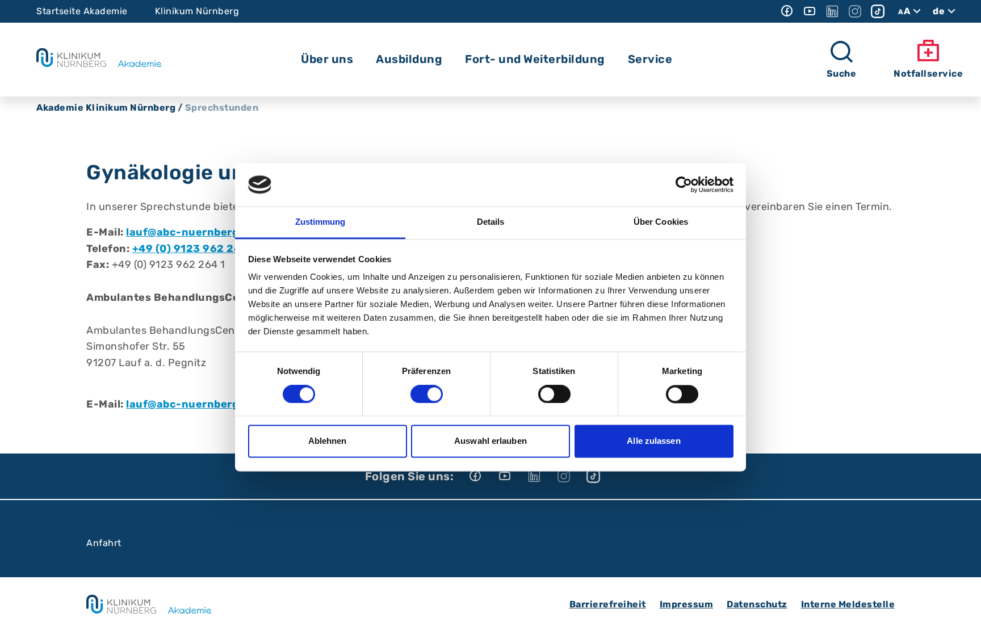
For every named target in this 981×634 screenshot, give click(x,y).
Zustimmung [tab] (320, 222)
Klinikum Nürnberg (197, 11)
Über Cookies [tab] (661, 222)
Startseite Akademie (82, 11)
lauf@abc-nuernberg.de (190, 232)
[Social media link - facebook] (787, 11)
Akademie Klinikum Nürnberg (105, 107)
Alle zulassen (653, 441)
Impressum (687, 604)
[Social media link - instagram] (855, 11)
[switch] (426, 394)
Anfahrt (103, 543)
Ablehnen (327, 441)
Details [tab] (491, 222)
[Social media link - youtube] (809, 11)
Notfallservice (928, 73)
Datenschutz (757, 604)
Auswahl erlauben (490, 441)
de (939, 11)
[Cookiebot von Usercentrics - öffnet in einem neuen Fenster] (683, 184)
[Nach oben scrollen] (961, 614)
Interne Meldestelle (848, 604)
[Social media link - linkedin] (832, 11)
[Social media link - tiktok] (877, 11)
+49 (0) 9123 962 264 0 (195, 248)
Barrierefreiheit (607, 604)
